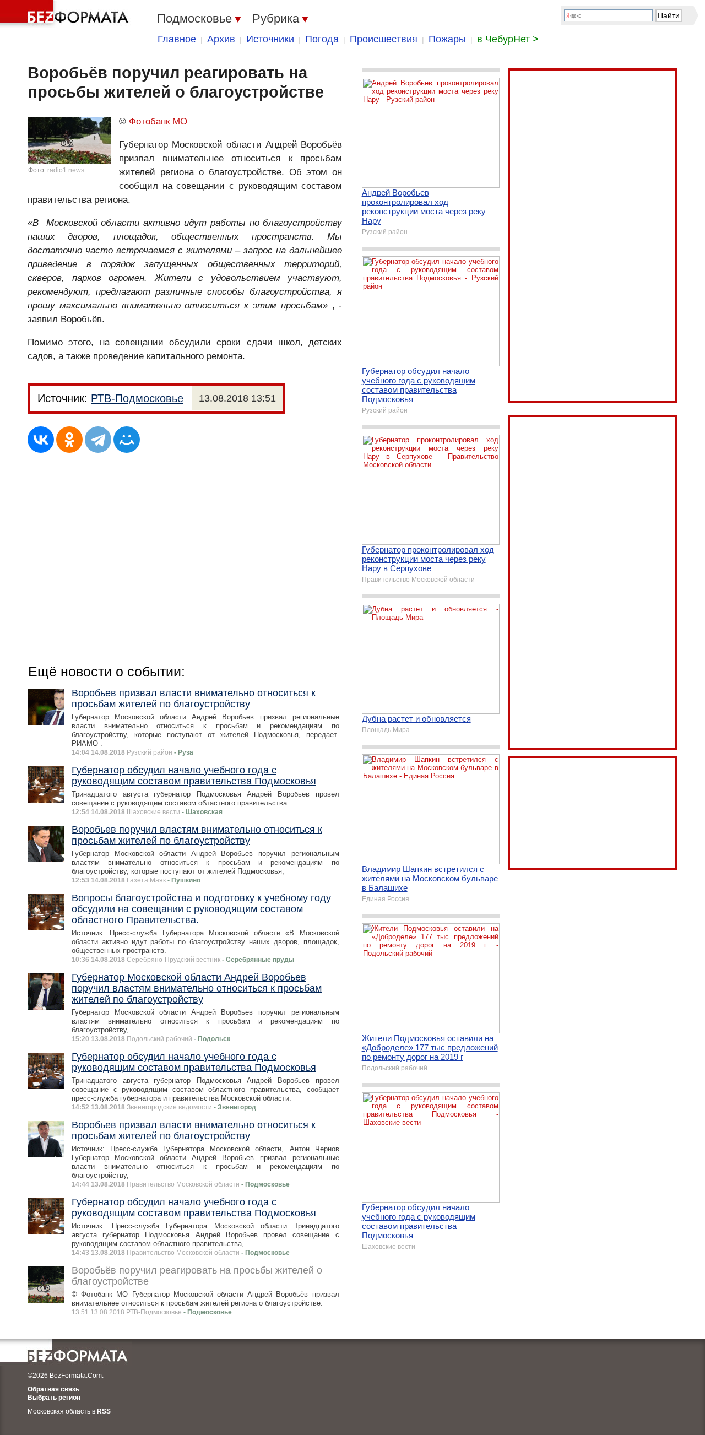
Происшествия (383, 39)
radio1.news (65, 170)
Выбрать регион (54, 1397)
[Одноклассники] (69, 439)
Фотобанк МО (158, 121)
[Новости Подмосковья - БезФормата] (66, 14)
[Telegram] (98, 439)
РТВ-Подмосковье (137, 398)
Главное (177, 39)
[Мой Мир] (126, 439)
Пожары (447, 39)
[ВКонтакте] (41, 439)
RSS (104, 1411)
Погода (322, 39)
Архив (221, 39)
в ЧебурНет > (508, 39)
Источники (270, 39)
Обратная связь (53, 1389)
